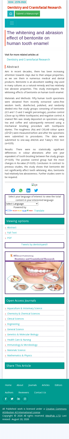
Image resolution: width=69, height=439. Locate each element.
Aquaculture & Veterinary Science (24, 308)
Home (8, 385)
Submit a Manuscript (27, 13)
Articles (46, 385)
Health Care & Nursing (19, 339)
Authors (9, 392)
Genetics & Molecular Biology (22, 334)
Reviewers (23, 392)
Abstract (11, 227)
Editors (58, 385)
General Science (15, 329)
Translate (39, 210)
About (20, 385)
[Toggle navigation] (11, 23)
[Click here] (8, 14)
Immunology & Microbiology (22, 344)
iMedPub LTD (53, 415)
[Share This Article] (14, 190)
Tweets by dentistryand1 (34, 244)
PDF (9, 237)
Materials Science (16, 350)
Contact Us (40, 392)
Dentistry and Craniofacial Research (34, 7)
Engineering (13, 323)
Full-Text (12, 232)
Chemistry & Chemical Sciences (23, 313)
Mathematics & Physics (19, 355)
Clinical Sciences (15, 318)
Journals (32, 385)
